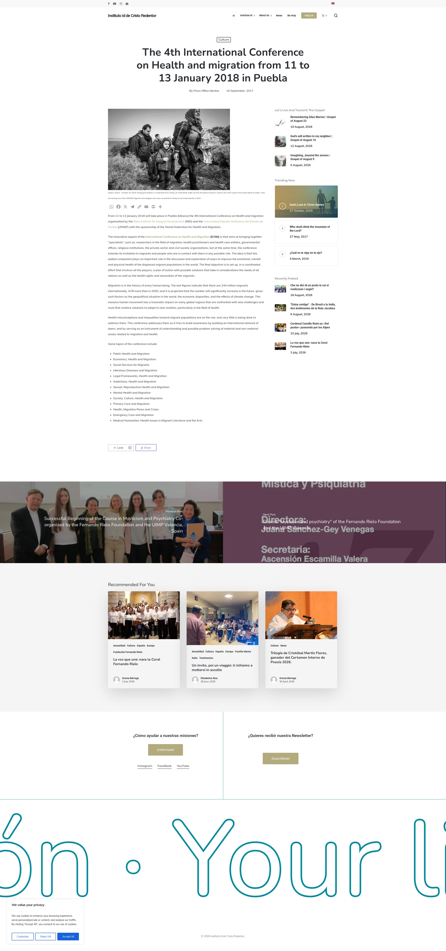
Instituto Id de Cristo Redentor (132, 15)
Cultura (131, 645)
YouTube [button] (183, 766)
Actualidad (119, 645)
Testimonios (206, 658)
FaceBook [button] (164, 766)
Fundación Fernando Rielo (127, 652)
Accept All (68, 936)
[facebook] (109, 3)
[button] (165, 750)
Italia (195, 658)
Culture (223, 39)
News (283, 645)
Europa (151, 645)
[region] (45, 921)
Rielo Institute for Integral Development (158, 221)
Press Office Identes (206, 90)
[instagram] (121, 3)
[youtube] (114, 3)
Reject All (45, 936)
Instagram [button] (144, 766)
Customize (23, 936)
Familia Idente (243, 651)
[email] (127, 3)
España (141, 645)
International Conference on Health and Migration (177, 236)
